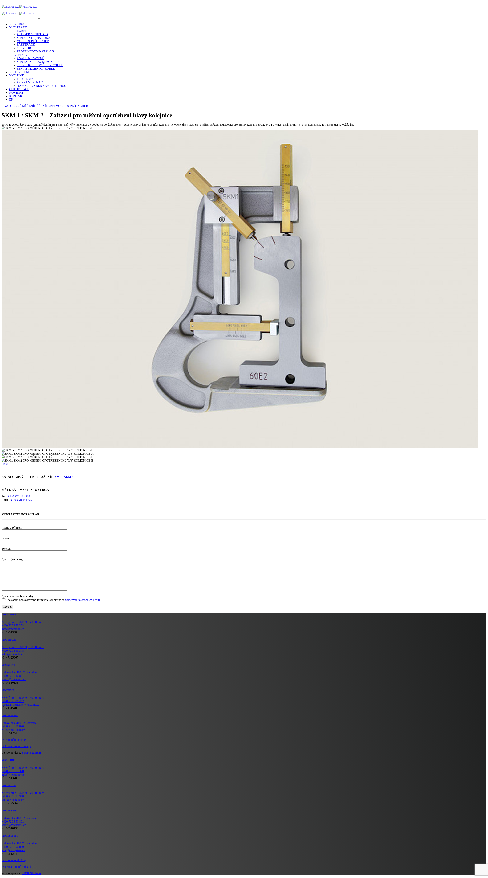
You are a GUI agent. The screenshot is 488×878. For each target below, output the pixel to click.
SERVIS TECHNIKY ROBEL (36, 68)
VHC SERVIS (18, 54)
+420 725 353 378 (19, 496)
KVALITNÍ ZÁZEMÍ (30, 58)
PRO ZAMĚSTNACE (31, 82)
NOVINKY (16, 92)
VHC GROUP (18, 24)
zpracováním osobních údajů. (82, 599)
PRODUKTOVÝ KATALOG (35, 51)
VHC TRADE (18, 27)
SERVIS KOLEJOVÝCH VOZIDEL (40, 65)
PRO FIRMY (25, 78)
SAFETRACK (26, 44)
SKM (5, 464)
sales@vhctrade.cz (21, 499)
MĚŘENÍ (40, 106)
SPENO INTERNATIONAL (34, 37)
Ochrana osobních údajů (16, 746)
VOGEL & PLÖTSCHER (33, 41)
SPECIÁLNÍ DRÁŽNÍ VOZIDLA (38, 61)
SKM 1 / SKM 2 (63, 476)
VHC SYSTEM (19, 72)
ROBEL (22, 30)
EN (11, 99)
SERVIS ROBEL (27, 48)
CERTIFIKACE (19, 89)
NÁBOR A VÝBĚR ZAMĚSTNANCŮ (41, 85)
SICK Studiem (31, 752)
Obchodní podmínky (14, 739)
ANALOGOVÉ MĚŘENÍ (18, 106)
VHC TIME (16, 75)
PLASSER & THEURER (32, 34)
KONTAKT (16, 96)
